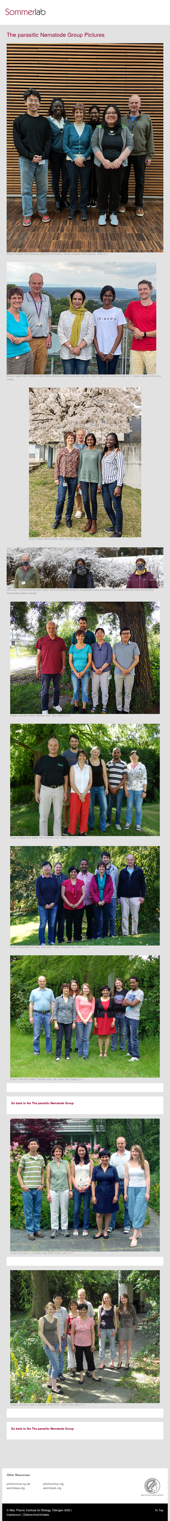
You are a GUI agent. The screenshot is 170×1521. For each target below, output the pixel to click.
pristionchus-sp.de (18, 1484)
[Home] (26, 12)
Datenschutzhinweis (36, 1514)
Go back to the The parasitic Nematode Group (42, 1103)
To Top (159, 1510)
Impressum (14, 1514)
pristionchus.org (53, 1484)
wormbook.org (52, 1488)
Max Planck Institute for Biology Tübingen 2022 (40, 1510)
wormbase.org (16, 1488)
